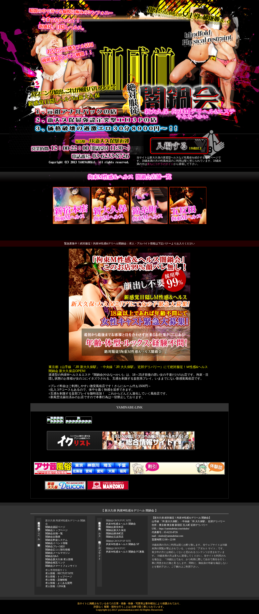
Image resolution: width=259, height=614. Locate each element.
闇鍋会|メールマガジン (57, 552)
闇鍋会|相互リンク (55, 562)
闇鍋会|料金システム (56, 540)
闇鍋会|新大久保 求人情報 (59, 559)
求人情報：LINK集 (55, 586)
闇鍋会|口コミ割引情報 (57, 549)
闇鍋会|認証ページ (55, 527)
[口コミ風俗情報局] (177, 468)
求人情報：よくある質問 (58, 583)
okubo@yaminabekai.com (170, 535)
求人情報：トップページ (58, 576)
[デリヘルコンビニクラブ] (65, 485)
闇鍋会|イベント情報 (56, 543)
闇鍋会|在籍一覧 (54, 533)
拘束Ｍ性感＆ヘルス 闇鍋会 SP (122, 544)
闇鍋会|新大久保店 (116, 530)
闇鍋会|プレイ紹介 (55, 546)
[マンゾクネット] (108, 485)
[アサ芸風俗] (81, 468)
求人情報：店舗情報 (56, 579)
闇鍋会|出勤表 (52, 536)
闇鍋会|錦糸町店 (114, 533)
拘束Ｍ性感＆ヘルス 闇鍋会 (121, 523)
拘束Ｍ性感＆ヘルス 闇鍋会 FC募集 (125, 551)
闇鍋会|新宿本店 (114, 527)
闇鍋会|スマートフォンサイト (61, 565)
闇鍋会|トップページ (56, 530)
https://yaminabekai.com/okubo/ (174, 528)
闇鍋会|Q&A (51, 556)
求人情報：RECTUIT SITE (59, 573)
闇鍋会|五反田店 (114, 536)
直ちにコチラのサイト (160, 163)
